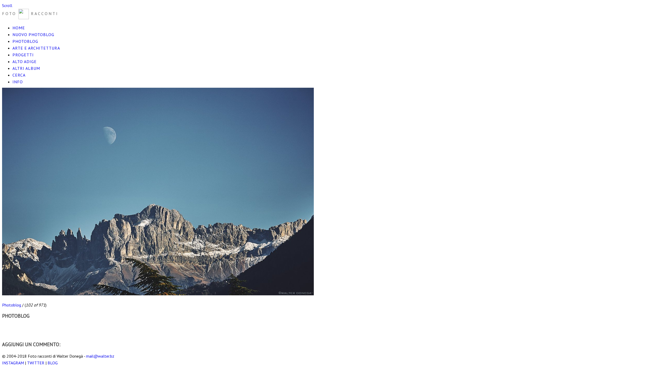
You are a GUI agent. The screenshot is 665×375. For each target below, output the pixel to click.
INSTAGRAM (13, 362)
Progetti (23, 54)
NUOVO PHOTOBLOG (33, 34)
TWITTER (35, 362)
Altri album (26, 68)
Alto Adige (24, 61)
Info (17, 81)
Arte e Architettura (36, 48)
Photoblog (25, 41)
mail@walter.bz (100, 356)
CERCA (18, 75)
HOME (18, 27)
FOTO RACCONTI (30, 13)
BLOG (53, 362)
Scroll (7, 5)
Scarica (8, 327)
